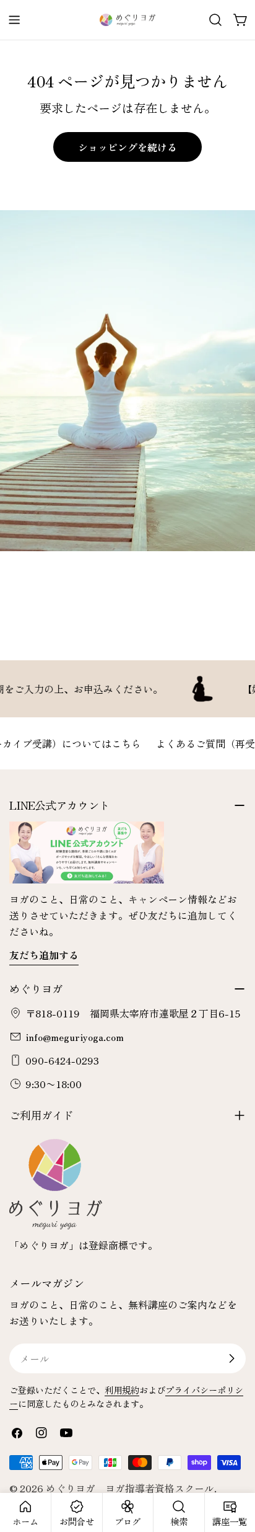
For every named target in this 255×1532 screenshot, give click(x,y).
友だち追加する (44, 954)
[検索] (215, 19)
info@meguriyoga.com (74, 1036)
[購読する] (231, 1358)
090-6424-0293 (62, 1060)
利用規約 (122, 1389)
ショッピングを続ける (127, 146)
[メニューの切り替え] (14, 19)
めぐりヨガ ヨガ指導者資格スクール (130, 1488)
